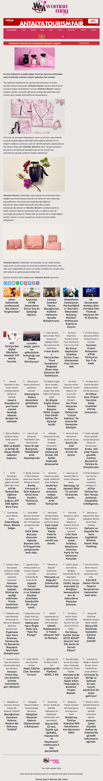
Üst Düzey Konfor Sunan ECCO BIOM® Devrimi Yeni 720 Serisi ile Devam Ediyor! (71, 641)
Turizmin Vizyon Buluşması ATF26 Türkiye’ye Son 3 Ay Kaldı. (91, 354)
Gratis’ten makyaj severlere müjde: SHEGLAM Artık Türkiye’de (51, 494)
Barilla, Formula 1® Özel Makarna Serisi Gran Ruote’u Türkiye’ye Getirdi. (32, 494)
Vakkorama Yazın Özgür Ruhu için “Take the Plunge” (32, 628)
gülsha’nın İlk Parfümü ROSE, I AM (51, 671)
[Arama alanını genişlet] (41, 36)
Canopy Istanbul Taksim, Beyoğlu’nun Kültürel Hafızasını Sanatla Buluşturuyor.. (51, 310)
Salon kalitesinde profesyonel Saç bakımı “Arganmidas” (12, 305)
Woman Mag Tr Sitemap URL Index (51, 779)
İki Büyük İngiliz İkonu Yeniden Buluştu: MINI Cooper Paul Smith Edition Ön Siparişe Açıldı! (51, 412)
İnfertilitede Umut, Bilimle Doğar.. (12, 525)
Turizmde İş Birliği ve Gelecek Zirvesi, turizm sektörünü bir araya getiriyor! (91, 685)
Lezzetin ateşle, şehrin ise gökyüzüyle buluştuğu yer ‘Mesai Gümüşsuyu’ (31, 352)
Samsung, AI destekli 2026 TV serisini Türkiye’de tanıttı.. (71, 491)
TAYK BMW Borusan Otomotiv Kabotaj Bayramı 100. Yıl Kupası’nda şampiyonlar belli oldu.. (31, 542)
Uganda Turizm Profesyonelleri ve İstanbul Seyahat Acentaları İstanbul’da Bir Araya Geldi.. (32, 595)
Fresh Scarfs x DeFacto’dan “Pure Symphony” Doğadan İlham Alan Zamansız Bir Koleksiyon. (51, 363)
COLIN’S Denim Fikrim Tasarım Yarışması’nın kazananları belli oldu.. (91, 588)
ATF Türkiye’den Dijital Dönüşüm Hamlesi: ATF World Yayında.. (12, 352)
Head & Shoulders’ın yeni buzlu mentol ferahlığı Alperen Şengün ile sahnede (11, 411)
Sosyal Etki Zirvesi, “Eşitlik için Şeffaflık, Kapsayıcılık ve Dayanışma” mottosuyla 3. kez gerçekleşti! (52, 737)
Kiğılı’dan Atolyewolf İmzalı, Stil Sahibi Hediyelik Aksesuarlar (52, 456)
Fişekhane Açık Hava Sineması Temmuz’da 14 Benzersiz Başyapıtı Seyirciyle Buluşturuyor (12, 643)
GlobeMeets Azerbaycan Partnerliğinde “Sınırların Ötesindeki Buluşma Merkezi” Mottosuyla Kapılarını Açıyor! (71, 313)
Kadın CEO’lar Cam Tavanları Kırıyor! (31, 671)
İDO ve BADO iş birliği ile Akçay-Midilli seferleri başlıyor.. (12, 451)
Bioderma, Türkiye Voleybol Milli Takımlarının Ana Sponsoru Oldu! (71, 725)
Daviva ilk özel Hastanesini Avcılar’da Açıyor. (71, 448)
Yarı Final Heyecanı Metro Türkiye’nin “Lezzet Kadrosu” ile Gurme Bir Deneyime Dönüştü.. (71, 415)
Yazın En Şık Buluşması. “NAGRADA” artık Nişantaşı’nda (32, 451)
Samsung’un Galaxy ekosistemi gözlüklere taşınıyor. (31, 400)
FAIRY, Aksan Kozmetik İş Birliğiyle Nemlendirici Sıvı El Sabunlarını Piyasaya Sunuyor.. (71, 594)
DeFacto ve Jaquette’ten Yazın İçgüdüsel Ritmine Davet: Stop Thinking (91, 537)
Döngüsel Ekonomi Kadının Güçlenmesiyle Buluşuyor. (32, 720)
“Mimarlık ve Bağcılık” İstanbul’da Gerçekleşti (51, 582)
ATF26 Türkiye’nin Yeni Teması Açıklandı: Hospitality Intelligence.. (91, 496)
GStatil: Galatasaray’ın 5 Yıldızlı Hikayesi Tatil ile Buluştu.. (51, 631)
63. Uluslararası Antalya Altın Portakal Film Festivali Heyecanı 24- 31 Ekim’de (91, 308)
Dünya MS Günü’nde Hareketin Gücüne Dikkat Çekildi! (91, 633)
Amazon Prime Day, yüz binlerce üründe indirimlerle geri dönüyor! (12, 679)
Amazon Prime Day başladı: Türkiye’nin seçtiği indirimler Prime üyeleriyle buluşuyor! (12, 595)
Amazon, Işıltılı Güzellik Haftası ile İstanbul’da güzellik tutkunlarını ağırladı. (91, 731)
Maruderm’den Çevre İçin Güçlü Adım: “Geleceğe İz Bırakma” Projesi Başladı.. (71, 683)
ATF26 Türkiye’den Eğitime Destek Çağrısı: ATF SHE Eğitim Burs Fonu (12, 497)
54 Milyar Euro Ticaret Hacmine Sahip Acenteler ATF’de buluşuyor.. (91, 403)
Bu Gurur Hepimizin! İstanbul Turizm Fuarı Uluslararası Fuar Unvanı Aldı (71, 357)
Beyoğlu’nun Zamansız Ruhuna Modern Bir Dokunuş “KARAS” (11, 722)
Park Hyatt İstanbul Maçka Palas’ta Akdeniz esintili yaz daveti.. (51, 534)
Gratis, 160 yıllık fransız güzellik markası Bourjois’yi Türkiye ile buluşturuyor (91, 458)
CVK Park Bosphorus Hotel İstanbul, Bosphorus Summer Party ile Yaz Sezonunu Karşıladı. (71, 546)
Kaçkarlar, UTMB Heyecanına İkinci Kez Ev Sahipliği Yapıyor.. (32, 307)
